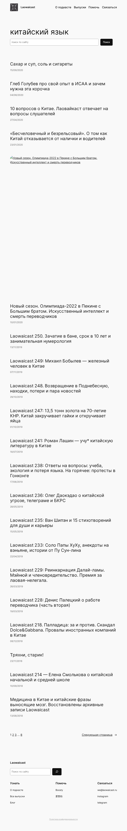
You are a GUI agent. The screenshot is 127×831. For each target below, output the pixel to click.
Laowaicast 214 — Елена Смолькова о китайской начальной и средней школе (61, 677)
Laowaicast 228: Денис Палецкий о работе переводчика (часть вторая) (55, 603)
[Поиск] (57, 771)
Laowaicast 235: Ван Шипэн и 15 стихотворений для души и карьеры (60, 523)
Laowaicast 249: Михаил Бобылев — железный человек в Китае (59, 363)
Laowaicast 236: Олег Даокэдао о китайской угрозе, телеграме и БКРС (57, 498)
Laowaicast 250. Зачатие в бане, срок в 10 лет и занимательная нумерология (60, 339)
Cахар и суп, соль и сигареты (41, 64)
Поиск (106, 42)
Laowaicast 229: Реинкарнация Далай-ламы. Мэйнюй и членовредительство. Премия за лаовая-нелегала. (57, 575)
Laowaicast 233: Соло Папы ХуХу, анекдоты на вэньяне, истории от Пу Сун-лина (59, 548)
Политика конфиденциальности (63, 819)
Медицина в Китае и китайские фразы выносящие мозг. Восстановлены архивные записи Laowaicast (56, 704)
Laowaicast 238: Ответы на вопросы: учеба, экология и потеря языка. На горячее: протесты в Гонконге (62, 470)
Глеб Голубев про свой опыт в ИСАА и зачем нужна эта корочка (57, 86)
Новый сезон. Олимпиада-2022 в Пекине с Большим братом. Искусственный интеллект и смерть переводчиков (59, 311)
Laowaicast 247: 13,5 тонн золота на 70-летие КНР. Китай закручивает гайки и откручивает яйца (58, 415)
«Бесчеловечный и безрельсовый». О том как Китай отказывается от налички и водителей (58, 136)
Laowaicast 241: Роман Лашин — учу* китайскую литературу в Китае (61, 443)
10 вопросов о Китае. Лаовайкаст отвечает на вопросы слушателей (59, 111)
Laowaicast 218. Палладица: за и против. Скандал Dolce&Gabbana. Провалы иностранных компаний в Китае (63, 630)
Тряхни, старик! (26, 654)
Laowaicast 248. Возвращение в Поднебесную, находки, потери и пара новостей (59, 388)
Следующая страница (99, 734)
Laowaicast (28, 7)
